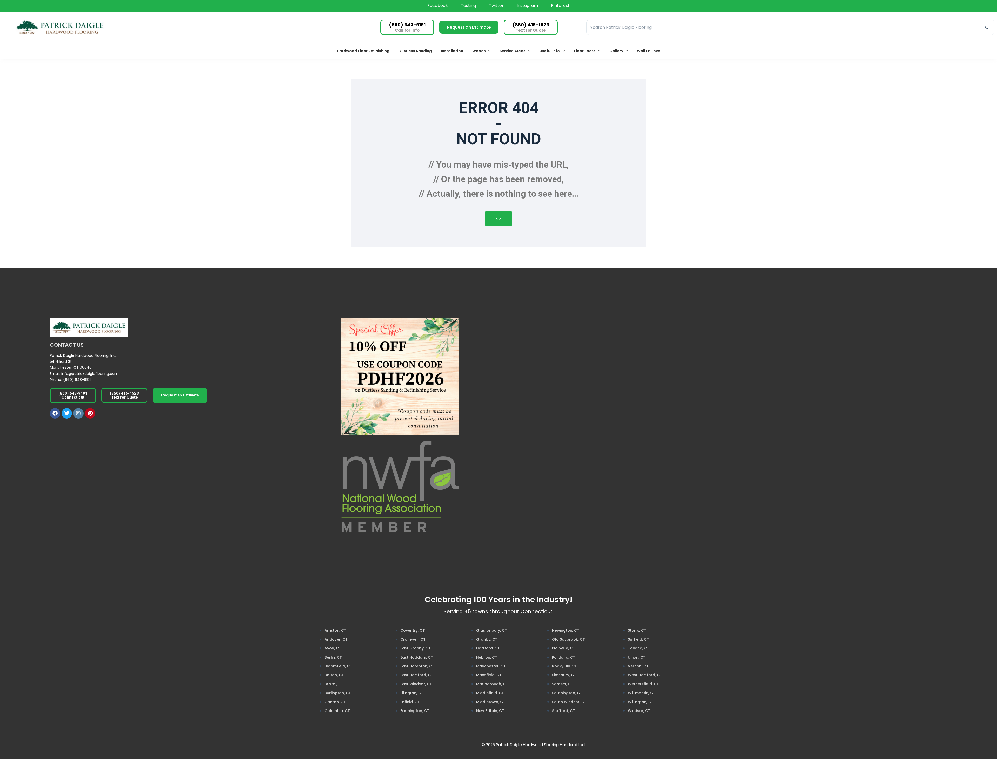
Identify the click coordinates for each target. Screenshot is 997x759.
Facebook (437, 6)
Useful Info (550, 50)
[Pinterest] (90, 413)
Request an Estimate (469, 27)
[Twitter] (67, 413)
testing (468, 6)
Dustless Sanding (415, 50)
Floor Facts (584, 50)
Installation (452, 50)
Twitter (496, 6)
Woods (479, 50)
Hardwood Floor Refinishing (363, 50)
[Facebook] (55, 413)
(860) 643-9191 (77, 379)
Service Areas (513, 50)
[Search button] (987, 27)
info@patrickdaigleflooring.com (89, 373)
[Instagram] (78, 413)
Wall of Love (648, 50)
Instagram (527, 6)
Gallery (616, 50)
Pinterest (560, 6)
